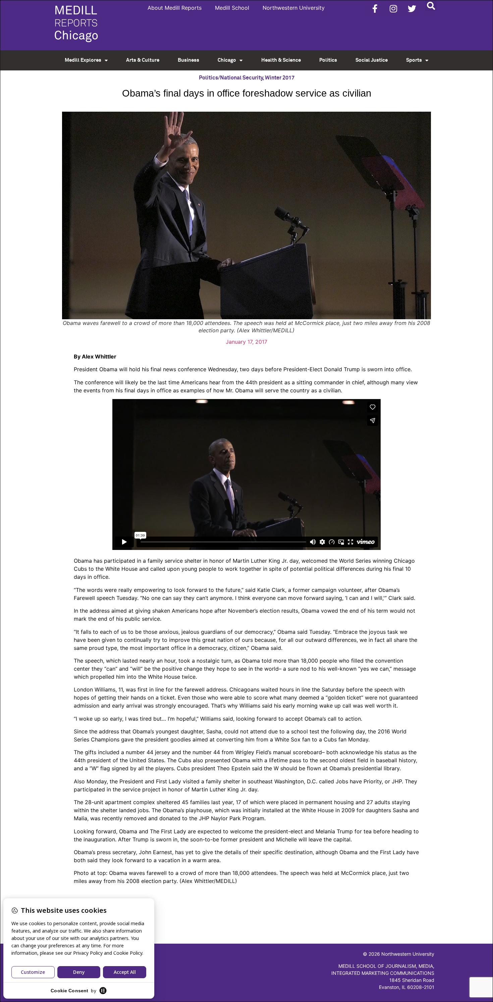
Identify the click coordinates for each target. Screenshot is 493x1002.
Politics (328, 60)
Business (188, 60)
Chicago (227, 60)
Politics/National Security (231, 77)
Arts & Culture (142, 60)
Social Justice (371, 60)
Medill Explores (83, 60)
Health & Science (281, 60)
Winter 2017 (279, 77)
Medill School (232, 7)
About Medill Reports (175, 7)
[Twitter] (411, 8)
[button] (430, 5)
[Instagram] (393, 8)
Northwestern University (294, 7)
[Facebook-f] (375, 8)
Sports (414, 60)
